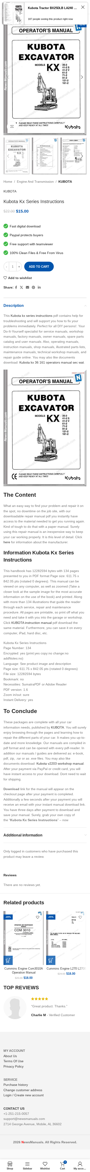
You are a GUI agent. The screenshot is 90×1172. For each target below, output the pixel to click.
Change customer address (22, 1090)
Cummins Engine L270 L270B (66, 968)
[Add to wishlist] (37, 917)
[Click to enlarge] (12, 126)
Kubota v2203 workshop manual (60, 763)
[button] (8, 960)
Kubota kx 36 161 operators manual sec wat (51, 362)
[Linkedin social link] (39, 287)
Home (7, 181)
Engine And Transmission (35, 181)
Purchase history (15, 1085)
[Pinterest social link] (33, 287)
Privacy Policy (13, 1066)
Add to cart (39, 266)
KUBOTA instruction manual (31, 623)
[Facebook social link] (16, 287)
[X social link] (21, 287)
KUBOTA (65, 181)
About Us (10, 1056)
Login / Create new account (23, 1095)
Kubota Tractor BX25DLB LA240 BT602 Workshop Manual (53, 8)
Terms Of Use (13, 1061)
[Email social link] (27, 287)
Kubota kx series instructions (31, 315)
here (6, 542)
